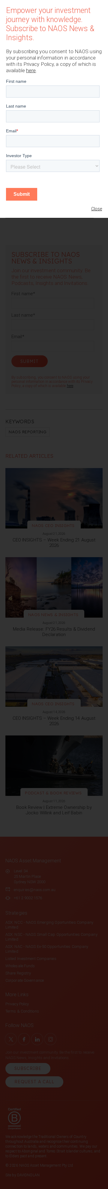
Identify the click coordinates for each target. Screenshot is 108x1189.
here (31, 70)
